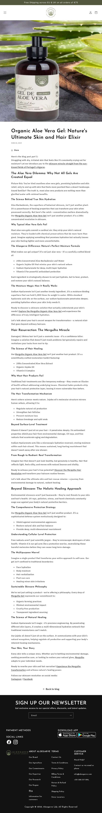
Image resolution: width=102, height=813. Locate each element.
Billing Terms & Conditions (57, 775)
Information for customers (35, 798)
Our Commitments (36, 768)
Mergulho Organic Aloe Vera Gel (30, 215)
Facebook (28, 679)
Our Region (34, 785)
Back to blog (52, 689)
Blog (31, 791)
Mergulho (79, 657)
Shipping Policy (57, 791)
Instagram (16, 679)
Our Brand (33, 757)
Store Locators (57, 797)
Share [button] (16, 150)
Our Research (35, 780)
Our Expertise (35, 774)
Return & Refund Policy (58, 784)
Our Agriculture (35, 763)
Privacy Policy (57, 768)
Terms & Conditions (59, 763)
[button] (5, 12)
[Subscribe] (70, 715)
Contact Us (56, 757)
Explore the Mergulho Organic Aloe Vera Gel (40, 311)
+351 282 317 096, (81, 780)
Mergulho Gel (17, 596)
